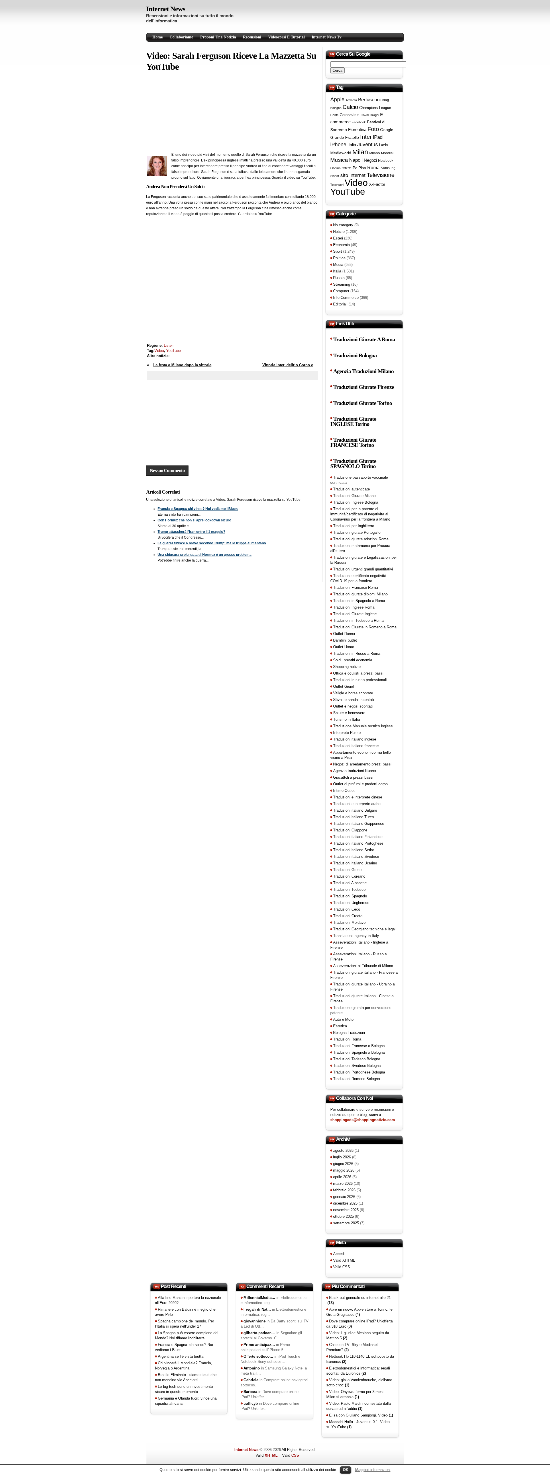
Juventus (367, 144)
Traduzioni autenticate (351, 489)
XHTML (271, 1455)
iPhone (338, 144)
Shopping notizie (347, 667)
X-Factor (377, 184)
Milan (360, 152)
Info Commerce (346, 297)
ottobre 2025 (343, 1216)
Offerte (346, 168)
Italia (351, 144)
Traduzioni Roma (347, 1039)
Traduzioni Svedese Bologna (357, 1065)
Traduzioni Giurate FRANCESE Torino (353, 442)
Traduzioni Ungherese (351, 903)
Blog (385, 100)
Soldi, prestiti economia (352, 660)
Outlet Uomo (343, 647)
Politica (339, 258)
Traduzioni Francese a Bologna (359, 1046)
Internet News (165, 9)
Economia (341, 245)
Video (159, 350)
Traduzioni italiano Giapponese (358, 823)
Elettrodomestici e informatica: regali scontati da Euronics (358, 1370)
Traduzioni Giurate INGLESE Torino (353, 421)
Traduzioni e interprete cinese (357, 797)
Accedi (339, 1254)
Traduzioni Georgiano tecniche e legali (364, 929)
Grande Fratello (344, 137)
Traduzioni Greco (347, 870)
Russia (339, 278)
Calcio (350, 107)
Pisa (362, 167)
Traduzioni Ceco (346, 909)
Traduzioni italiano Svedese (356, 856)
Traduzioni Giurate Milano (354, 496)
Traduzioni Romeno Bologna (356, 1079)
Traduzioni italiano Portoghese (358, 843)
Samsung (388, 168)
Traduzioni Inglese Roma (353, 607)
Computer (341, 291)
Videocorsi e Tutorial (286, 37)
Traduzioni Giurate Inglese (355, 614)
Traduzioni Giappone (350, 830)
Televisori (336, 184)
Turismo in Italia (346, 719)
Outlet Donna (344, 634)
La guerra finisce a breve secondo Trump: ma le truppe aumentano (212, 543)
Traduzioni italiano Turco (353, 817)
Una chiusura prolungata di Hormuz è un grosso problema (205, 555)
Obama (335, 168)
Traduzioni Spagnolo (350, 896)
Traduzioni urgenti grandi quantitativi (363, 569)
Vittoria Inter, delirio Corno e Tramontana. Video (287, 368)
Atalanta (351, 100)
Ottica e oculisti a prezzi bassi (358, 673)
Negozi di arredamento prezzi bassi (362, 764)
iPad (377, 137)
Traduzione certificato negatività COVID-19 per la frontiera (358, 578)
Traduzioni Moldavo (349, 922)
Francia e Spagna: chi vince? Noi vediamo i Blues (198, 509)
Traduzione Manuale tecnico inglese (363, 726)
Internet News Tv (326, 37)
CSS (295, 1455)
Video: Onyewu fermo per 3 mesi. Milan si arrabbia (355, 1394)
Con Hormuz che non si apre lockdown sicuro (194, 520)
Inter (366, 137)
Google (386, 129)
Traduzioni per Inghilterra (353, 526)
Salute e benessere (349, 713)
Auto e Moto (343, 1019)
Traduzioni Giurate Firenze (363, 387)
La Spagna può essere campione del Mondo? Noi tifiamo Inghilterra (186, 1335)
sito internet (353, 175)
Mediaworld (340, 153)
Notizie (339, 231)
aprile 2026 (342, 1177)
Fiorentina (357, 129)
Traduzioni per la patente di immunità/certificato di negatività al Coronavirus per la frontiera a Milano (360, 514)
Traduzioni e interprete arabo (356, 804)
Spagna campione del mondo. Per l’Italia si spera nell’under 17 (184, 1323)
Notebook (385, 161)
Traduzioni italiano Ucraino (355, 863)
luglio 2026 (342, 1157)
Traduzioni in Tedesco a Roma (358, 620)
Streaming (341, 284)
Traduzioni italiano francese (356, 746)
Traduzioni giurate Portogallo (356, 532)
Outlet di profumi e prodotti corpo (360, 784)
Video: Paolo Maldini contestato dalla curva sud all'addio (358, 1406)
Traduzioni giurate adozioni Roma (360, 539)
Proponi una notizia (218, 37)
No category (343, 225)
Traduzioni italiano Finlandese (357, 837)
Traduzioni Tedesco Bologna (356, 1059)
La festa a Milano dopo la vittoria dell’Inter (179, 368)
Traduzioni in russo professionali (360, 680)
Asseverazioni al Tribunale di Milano (363, 966)
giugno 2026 (343, 1164)
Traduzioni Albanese (350, 883)
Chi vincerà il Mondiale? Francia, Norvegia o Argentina (183, 1365)
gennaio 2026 (344, 1197)
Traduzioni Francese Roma (355, 587)
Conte (334, 115)
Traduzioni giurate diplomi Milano (360, 594)
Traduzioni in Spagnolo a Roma (359, 601)
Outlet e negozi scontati (353, 706)
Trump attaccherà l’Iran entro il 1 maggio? (191, 532)
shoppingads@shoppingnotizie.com (362, 1120)
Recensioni (252, 37)
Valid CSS (341, 1267)
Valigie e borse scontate (353, 693)
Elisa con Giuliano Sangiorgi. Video (361, 1415)
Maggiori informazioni (372, 1470)
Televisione (380, 175)
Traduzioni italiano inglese (354, 739)
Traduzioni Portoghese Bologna (359, 1072)
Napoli (356, 160)
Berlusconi (369, 99)
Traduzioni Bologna (355, 355)
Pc (355, 168)
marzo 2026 (343, 1183)
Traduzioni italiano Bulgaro (355, 810)
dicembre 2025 (345, 1203)
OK (345, 1470)
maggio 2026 (343, 1170)
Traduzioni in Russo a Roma (356, 653)
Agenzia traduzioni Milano (363, 371)
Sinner (334, 176)
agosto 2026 (343, 1150)
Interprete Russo (347, 732)
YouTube (173, 350)
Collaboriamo (181, 37)
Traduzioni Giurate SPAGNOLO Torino (353, 463)
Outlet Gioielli (344, 686)
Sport (337, 251)
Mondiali (387, 153)
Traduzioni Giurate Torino (362, 403)
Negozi (370, 160)
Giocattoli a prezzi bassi (353, 777)
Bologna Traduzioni (349, 1032)
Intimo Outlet (344, 790)
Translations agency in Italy (356, 936)
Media (338, 264)
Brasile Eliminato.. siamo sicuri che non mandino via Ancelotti (186, 1377)
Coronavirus (350, 115)
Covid (365, 115)
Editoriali (340, 304)
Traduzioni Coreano (349, 876)
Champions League (375, 108)
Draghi (374, 115)
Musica (339, 160)
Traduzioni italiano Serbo (353, 850)
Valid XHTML (344, 1260)
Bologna (335, 108)
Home (157, 37)
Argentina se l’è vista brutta (180, 1356)
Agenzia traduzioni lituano (354, 771)
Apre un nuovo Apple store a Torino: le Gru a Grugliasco (359, 1312)
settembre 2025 (346, 1223)
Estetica (340, 1026)
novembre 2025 (346, 1210)
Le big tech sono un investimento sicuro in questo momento (184, 1389)
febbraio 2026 (344, 1190)
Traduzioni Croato (347, 916)
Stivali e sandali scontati (353, 699)
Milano (374, 153)
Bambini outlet (345, 640)
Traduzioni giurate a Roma (364, 339)
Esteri (169, 345)
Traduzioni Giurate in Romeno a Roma (364, 627)
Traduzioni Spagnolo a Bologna (359, 1052)
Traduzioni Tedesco (349, 889)
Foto (373, 129)
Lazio (383, 145)
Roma (373, 167)
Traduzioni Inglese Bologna (355, 502)
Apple (337, 99)
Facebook (359, 122)
